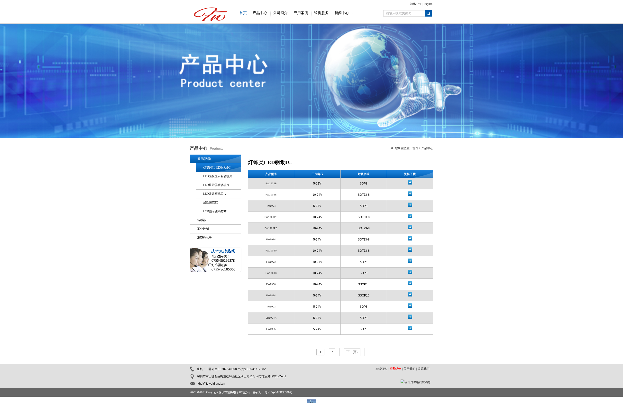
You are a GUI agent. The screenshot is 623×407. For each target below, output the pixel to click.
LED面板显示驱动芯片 (217, 176)
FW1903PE (271, 217)
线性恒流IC (210, 202)
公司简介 (280, 13)
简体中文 (416, 4)
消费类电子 (204, 237)
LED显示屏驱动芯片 (216, 185)
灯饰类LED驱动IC (216, 167)
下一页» (352, 352)
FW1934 (271, 239)
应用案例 (300, 13)
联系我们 (424, 368)
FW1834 (271, 295)
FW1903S (271, 194)
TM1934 (271, 205)
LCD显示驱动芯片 (215, 211)
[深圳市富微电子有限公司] (209, 20)
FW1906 (271, 284)
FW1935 (271, 329)
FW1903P (271, 250)
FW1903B (271, 273)
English (428, 4)
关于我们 (409, 368)
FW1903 (271, 261)
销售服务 (321, 13)
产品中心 (260, 13)
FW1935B (271, 183)
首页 (243, 13)
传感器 (201, 220)
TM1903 (271, 306)
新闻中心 (341, 13)
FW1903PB (271, 228)
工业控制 (203, 229)
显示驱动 (204, 159)
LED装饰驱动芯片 (214, 193)
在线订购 (381, 368)
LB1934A (271, 317)
